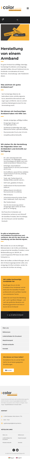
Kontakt (5, 348)
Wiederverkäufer (8, 344)
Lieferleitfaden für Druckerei (12, 336)
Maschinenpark (8, 340)
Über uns (6, 328)
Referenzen (6, 332)
